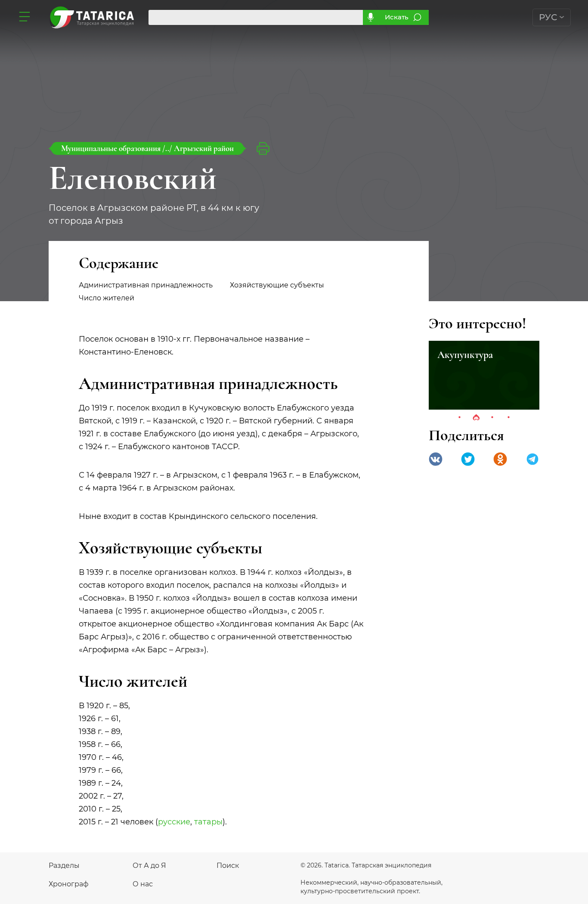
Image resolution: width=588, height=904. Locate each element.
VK (436, 459)
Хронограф (69, 884)
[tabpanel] (484, 375)
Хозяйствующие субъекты (277, 285)
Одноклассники (500, 459)
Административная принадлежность (146, 285)
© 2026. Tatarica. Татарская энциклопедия (365, 865)
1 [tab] (459, 418)
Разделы (64, 865)
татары (208, 822)
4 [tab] (509, 418)
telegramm (532, 459)
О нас (143, 884)
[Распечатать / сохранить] (263, 148)
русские (174, 822)
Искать (397, 17)
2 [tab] (476, 418)
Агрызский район (204, 148)
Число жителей (106, 298)
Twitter (468, 459)
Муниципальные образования (111, 148)
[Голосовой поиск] (370, 17)
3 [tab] (492, 418)
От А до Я (149, 865)
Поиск (228, 865)
